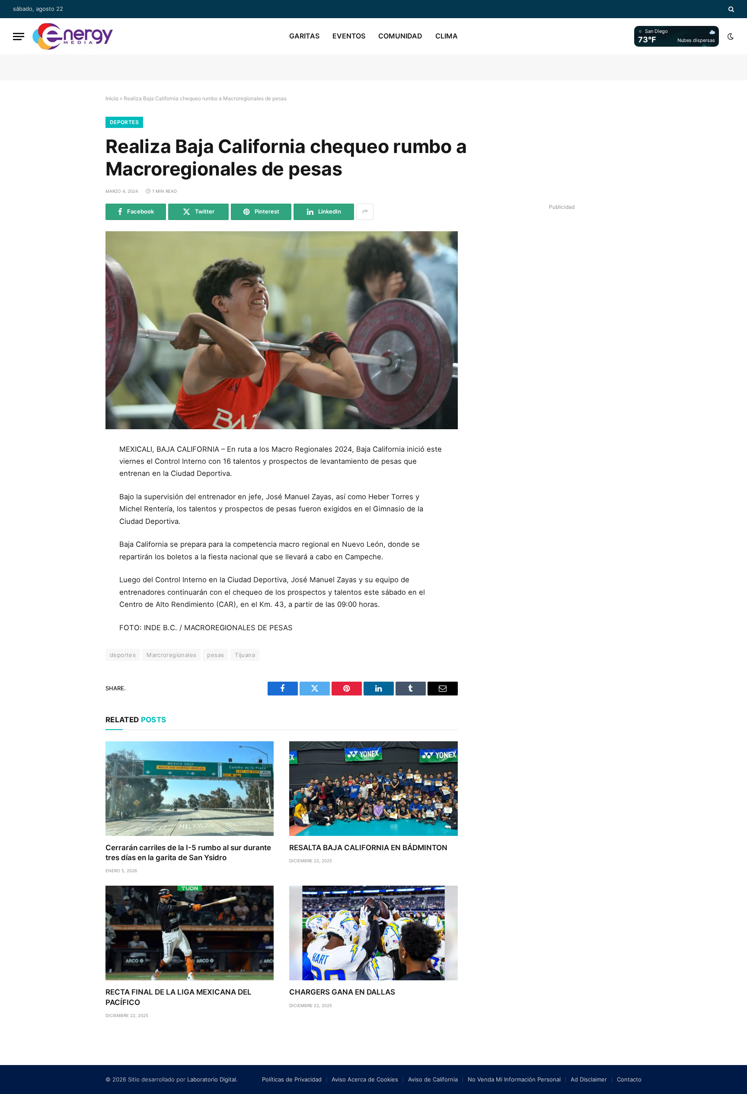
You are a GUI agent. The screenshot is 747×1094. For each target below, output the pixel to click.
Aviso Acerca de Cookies (365, 1079)
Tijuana (245, 654)
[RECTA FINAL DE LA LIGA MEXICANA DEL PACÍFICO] (189, 933)
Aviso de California (433, 1079)
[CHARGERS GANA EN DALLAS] (373, 933)
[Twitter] (76, 492)
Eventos (348, 36)
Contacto (629, 1079)
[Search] (730, 9)
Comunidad (400, 36)
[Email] (76, 551)
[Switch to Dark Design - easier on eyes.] (729, 36)
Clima (446, 36)
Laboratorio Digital (211, 1079)
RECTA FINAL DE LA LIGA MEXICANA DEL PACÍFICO (178, 997)
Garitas (304, 36)
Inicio (111, 98)
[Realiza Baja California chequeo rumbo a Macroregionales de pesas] (281, 330)
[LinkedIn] (76, 512)
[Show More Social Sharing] (365, 212)
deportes (123, 654)
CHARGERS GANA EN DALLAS (342, 992)
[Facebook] (76, 473)
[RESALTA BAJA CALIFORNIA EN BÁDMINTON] (373, 788)
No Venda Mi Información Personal (514, 1079)
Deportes (124, 122)
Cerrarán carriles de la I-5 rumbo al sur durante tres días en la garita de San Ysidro (188, 852)
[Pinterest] (76, 531)
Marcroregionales (171, 654)
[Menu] (18, 36)
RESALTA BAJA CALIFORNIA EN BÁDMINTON (368, 847)
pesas (215, 654)
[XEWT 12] (73, 36)
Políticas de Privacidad (292, 1079)
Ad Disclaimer (589, 1079)
